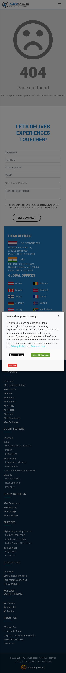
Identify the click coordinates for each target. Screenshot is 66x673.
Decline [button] (12, 365)
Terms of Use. (38, 346)
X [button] (58, 315)
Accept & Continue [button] (41, 355)
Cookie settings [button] (16, 355)
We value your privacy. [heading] (22, 316)
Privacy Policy (18, 346)
